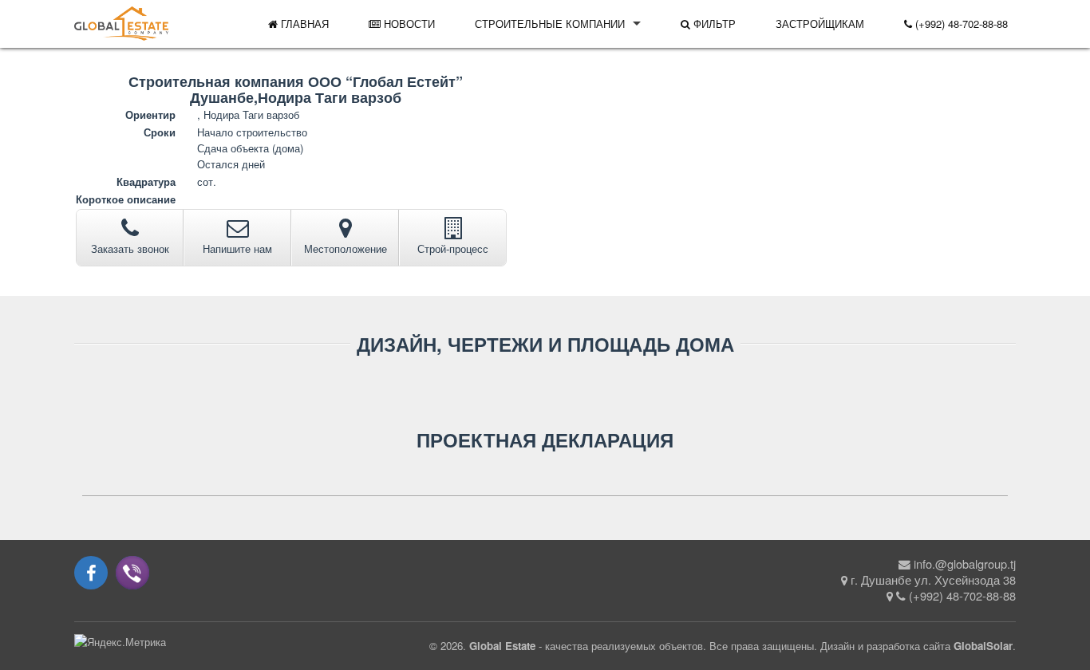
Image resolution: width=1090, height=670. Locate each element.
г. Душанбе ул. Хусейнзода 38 (933, 579)
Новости (408, 23)
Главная (303, 23)
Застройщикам (820, 23)
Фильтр (713, 23)
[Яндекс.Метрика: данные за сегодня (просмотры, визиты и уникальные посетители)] (120, 642)
